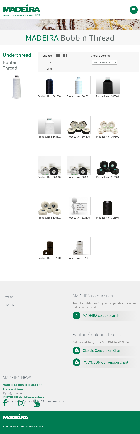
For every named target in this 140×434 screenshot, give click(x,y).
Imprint (8, 304)
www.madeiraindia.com (32, 426)
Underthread (17, 54)
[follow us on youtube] (37, 403)
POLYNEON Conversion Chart (105, 362)
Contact (9, 296)
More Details (46, 78)
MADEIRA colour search (101, 315)
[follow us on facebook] (6, 403)
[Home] (21, 8)
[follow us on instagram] (21, 403)
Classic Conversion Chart (102, 350)
